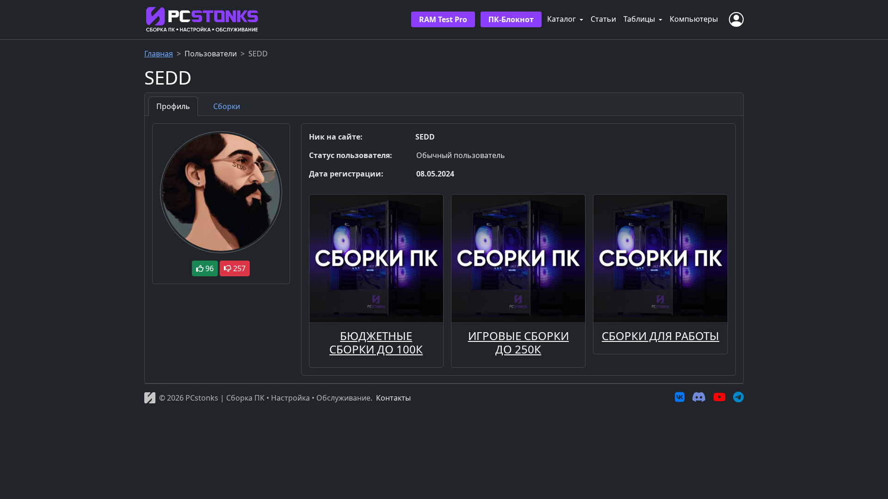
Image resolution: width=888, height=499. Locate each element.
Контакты (393, 398)
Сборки (226, 106)
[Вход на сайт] (736, 19)
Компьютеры (694, 19)
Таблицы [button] (640, 19)
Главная (158, 54)
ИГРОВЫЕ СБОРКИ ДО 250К (518, 342)
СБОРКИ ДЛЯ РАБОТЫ (660, 335)
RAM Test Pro (443, 19)
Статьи (603, 19)
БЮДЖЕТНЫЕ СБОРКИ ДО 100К (376, 342)
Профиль (173, 106)
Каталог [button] (562, 19)
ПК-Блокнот (511, 19)
